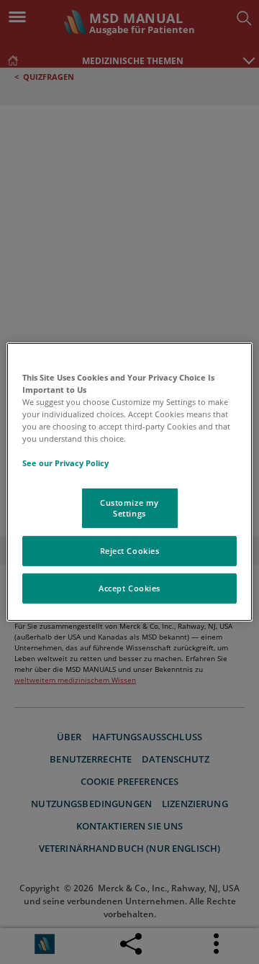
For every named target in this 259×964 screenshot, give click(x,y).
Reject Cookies (130, 550)
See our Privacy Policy (65, 463)
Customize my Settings (129, 507)
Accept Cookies (129, 588)
